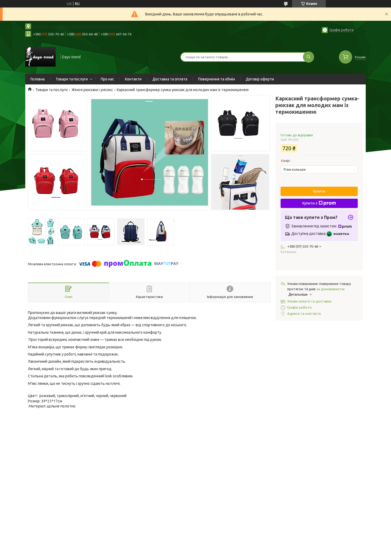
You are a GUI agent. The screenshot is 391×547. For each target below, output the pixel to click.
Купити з (309, 203)
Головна (38, 79)
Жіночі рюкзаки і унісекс (92, 90)
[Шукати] (308, 57)
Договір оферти (260, 79)
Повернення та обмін (216, 79)
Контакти (133, 79)
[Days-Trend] (40, 56)
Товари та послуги (72, 79)
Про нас (107, 79)
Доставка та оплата (169, 79)
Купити (319, 191)
